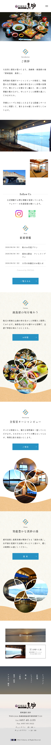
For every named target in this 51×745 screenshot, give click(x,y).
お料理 (37, 676)
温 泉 (25, 676)
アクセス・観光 (8, 680)
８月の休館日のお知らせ (33, 263)
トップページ (43, 679)
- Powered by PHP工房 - (25, 270)
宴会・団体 (14, 678)
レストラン (31, 678)
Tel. (25, 720)
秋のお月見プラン (30, 247)
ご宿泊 (20, 676)
